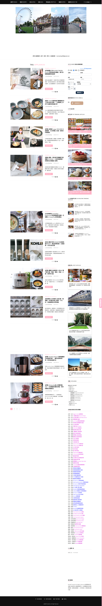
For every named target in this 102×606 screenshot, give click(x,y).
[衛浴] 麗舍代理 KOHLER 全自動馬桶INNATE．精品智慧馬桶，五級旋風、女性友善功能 (54, 243)
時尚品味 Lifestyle (51, 2)
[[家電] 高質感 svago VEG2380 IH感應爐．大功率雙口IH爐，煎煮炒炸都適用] (26, 137)
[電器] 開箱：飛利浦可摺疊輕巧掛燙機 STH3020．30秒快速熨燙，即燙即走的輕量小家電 (54, 159)
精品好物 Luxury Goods (75, 398)
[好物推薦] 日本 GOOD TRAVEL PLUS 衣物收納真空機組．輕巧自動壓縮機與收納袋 (54, 72)
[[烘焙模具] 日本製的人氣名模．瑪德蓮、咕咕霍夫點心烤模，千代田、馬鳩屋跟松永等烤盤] (26, 307)
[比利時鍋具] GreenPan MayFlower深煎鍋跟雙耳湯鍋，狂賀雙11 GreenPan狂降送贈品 (54, 215)
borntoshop (49, 76)
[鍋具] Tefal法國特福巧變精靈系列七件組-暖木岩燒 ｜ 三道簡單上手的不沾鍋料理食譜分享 (54, 102)
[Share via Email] (57, 91)
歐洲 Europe (23, 2)
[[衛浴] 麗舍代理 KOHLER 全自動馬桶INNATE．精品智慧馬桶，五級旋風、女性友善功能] (26, 250)
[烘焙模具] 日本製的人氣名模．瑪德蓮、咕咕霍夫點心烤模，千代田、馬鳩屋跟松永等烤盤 (54, 300)
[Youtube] (87, 2)
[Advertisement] (51, 44)
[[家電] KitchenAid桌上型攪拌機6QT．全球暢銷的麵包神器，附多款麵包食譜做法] (26, 393)
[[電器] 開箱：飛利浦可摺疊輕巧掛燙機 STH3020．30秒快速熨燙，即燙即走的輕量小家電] (26, 165)
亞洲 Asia (40, 2)
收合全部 (74, 385)
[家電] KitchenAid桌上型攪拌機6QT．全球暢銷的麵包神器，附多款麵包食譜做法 (54, 386)
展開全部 (70, 385)
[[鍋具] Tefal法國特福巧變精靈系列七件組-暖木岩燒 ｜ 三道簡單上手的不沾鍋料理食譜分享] (26, 109)
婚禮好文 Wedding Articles (76, 394)
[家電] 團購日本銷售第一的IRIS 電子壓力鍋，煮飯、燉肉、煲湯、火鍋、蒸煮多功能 (54, 272)
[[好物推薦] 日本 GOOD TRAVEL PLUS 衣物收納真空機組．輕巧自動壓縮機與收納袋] (26, 78)
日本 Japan (32, 2)
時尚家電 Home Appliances (76, 395)
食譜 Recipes (62, 2)
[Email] (88, 2)
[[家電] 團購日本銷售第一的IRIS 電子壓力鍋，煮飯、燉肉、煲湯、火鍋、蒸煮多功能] (26, 278)
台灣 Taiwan (13, 2)
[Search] (91, 2)
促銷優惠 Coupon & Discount (77, 392)
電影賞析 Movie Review (75, 400)
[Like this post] (52, 91)
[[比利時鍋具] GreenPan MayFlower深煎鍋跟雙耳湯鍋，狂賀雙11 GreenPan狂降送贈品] (26, 222)
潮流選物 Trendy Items (75, 397)
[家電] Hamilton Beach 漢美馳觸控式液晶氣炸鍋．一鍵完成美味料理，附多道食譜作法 (55, 358)
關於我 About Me (72, 2)
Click (100, 303)
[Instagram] (85, 2)
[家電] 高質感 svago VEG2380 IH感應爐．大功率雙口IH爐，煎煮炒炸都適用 (54, 130)
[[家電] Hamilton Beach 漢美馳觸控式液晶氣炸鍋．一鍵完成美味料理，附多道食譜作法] (26, 365)
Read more (48, 88)
